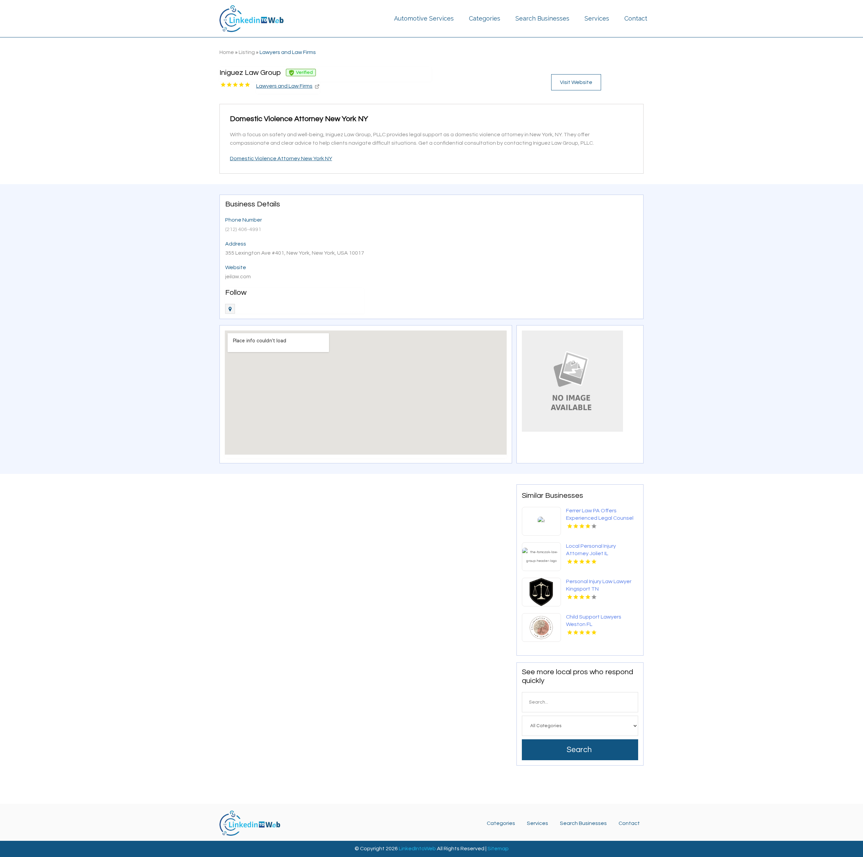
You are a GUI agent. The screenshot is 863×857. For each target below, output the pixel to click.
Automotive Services (424, 18)
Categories (484, 18)
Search (579, 750)
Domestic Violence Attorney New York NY (281, 158)
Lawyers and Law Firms (288, 52)
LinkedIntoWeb (417, 848)
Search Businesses (542, 18)
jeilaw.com (238, 276)
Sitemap (498, 848)
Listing (247, 52)
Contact (635, 18)
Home (226, 52)
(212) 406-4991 (243, 229)
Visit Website (576, 82)
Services (597, 18)
